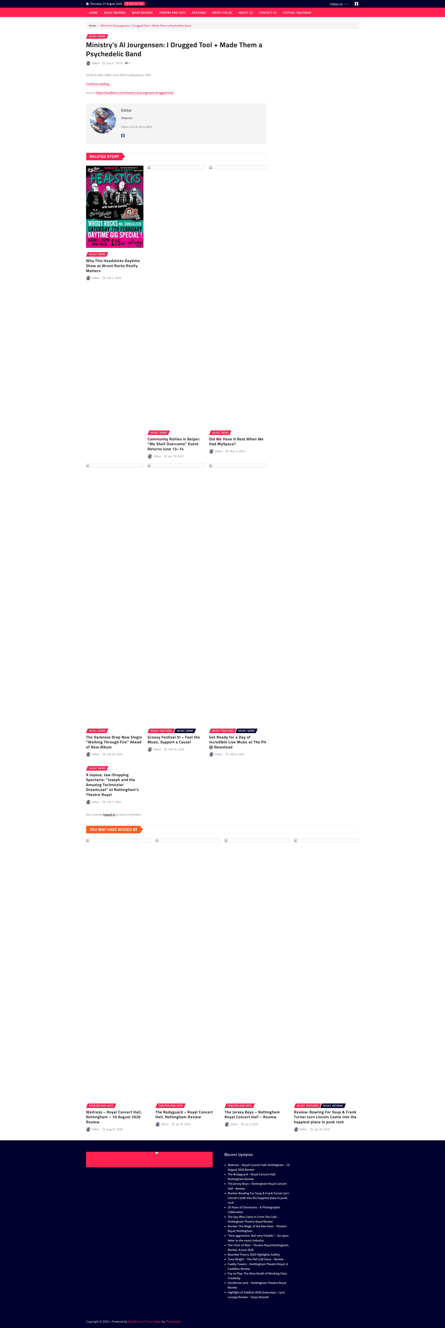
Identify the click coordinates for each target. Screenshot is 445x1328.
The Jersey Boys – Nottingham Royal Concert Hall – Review (252, 1114)
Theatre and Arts (172, 13)
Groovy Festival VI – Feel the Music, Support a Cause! (174, 739)
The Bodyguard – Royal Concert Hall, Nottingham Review (184, 1114)
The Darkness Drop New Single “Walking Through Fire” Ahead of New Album (114, 742)
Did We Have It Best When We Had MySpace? (236, 441)
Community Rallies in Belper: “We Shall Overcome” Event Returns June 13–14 (174, 444)
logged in (109, 814)
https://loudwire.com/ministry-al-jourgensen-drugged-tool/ (135, 93)
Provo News (153, 1321)
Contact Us (268, 13)
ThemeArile (173, 1321)
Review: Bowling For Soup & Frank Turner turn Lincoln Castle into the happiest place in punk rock (325, 1117)
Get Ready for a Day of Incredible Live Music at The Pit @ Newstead (237, 742)
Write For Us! (222, 13)
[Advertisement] (150, 1159)
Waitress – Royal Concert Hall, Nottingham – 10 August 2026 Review (114, 1117)
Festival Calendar (297, 13)
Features (199, 13)
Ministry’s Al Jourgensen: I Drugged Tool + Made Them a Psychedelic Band (145, 25)
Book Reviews (142, 13)
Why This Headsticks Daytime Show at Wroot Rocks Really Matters (113, 265)
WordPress (135, 1321)
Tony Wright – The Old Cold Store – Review (256, 1259)
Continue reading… (98, 84)
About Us (245, 13)
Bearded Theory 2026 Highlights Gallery (254, 1254)
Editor (95, 63)
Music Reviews (115, 13)
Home (93, 13)
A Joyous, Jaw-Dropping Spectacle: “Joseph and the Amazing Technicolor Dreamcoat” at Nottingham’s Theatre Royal (112, 784)
